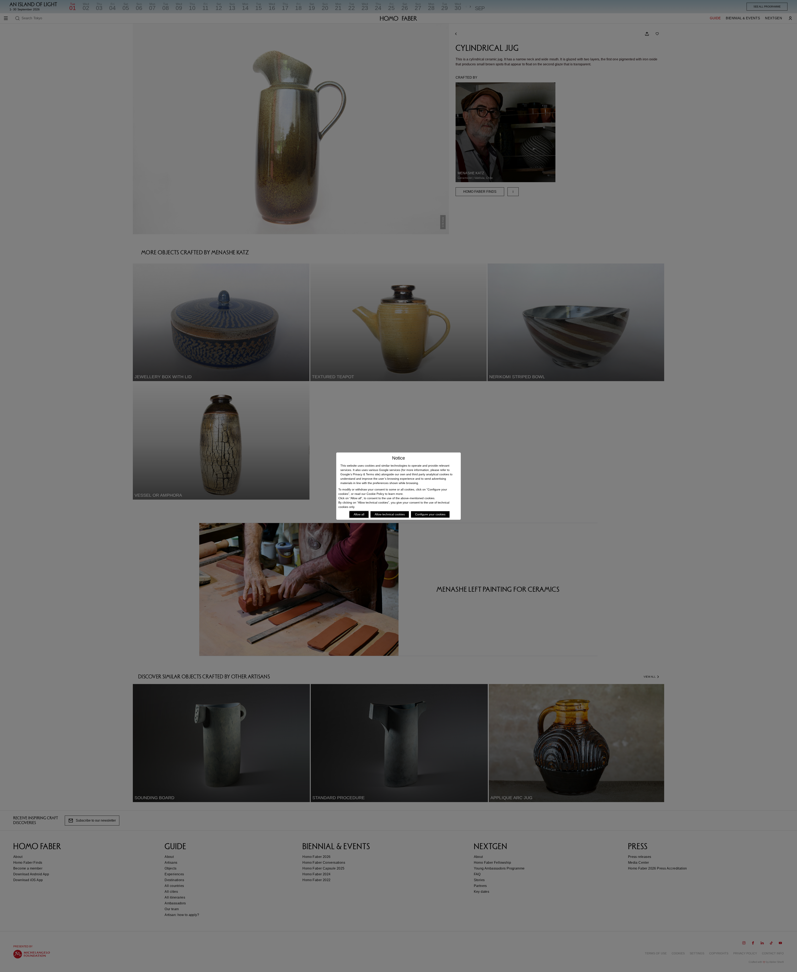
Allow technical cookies (390, 514)
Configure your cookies (430, 514)
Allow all (359, 514)
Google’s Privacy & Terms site (359, 474)
